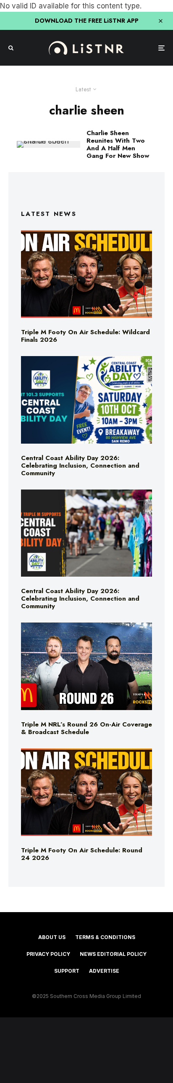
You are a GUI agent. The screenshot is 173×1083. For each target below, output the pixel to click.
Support (66, 971)
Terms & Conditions (105, 937)
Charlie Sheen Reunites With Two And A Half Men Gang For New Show (117, 144)
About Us (52, 937)
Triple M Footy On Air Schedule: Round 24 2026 (81, 854)
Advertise (104, 971)
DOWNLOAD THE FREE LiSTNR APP (87, 20)
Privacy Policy (48, 954)
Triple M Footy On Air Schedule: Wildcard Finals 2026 (85, 335)
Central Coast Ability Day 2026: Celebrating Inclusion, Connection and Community (80, 465)
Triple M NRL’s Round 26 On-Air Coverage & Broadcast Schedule (86, 728)
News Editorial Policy (113, 954)
